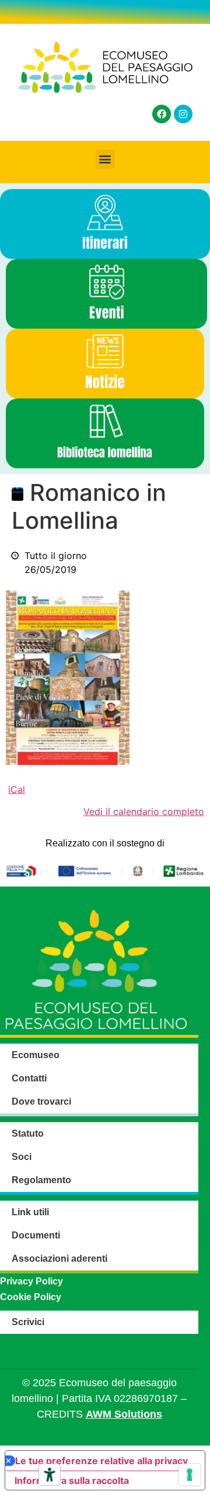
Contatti (29, 1078)
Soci (22, 1157)
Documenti (36, 1235)
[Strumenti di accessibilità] (49, 1475)
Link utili (30, 1212)
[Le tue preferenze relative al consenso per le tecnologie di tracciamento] (189, 1475)
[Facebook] (161, 114)
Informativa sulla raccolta (72, 1480)
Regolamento (41, 1180)
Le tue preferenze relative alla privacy (101, 1460)
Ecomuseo (36, 1055)
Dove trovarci (41, 1101)
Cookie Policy (30, 1297)
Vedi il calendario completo (143, 811)
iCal (16, 789)
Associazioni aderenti (59, 1258)
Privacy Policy (31, 1281)
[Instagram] (183, 114)
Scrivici (28, 1322)
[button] (105, 159)
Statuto (28, 1133)
